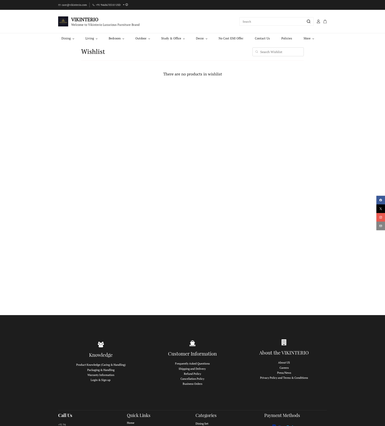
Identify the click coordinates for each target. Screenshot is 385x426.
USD (118, 5)
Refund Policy (192, 374)
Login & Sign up (100, 380)
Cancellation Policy (192, 379)
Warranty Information (100, 375)
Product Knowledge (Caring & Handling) (101, 365)
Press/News (284, 373)
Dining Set (202, 423)
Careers (284, 368)
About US (284, 362)
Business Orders (192, 384)
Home (130, 423)
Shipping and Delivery (192, 369)
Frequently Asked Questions (192, 363)
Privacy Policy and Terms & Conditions (284, 378)
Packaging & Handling (100, 370)
